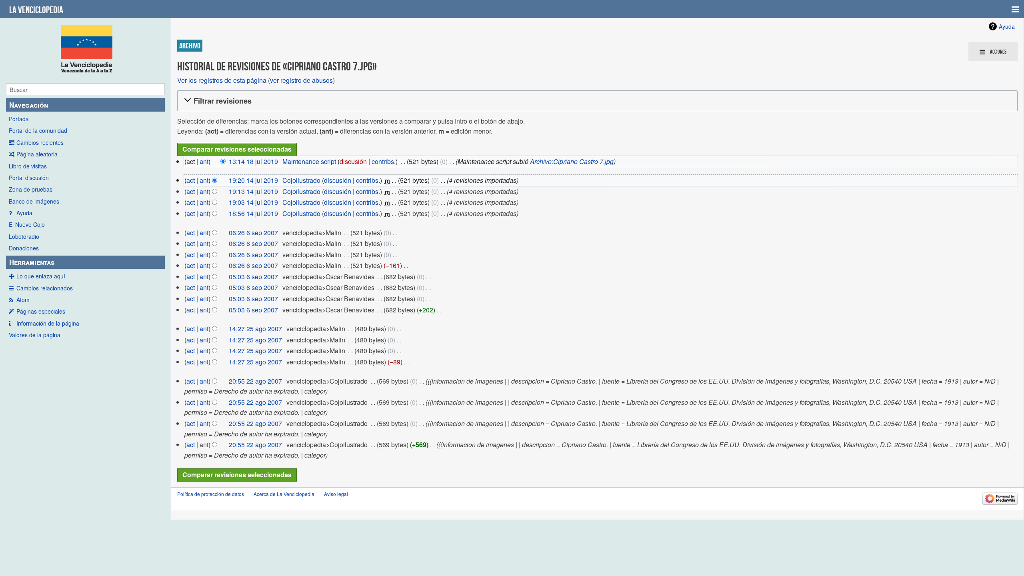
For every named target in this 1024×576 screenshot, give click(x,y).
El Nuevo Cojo (27, 224)
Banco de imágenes (34, 201)
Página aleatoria (37, 154)
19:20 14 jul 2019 (253, 180)
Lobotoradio (24, 236)
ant (204, 161)
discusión (353, 161)
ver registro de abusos (301, 80)
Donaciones (24, 248)
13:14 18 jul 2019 (253, 161)
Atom (23, 300)
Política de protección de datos (210, 493)
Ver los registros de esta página (221, 80)
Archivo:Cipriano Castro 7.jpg (572, 161)
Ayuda (24, 213)
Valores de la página (34, 335)
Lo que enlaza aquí (40, 276)
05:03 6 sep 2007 (253, 276)
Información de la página (47, 323)
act (190, 180)
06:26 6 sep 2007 (253, 232)
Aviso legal (336, 493)
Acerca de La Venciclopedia (284, 493)
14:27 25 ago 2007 (255, 328)
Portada (19, 119)
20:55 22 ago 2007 (255, 381)
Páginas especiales (40, 311)
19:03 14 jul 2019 (253, 202)
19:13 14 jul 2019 (253, 191)
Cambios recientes (40, 142)
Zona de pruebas (30, 189)
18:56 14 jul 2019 (253, 213)
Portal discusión (29, 178)
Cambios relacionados (44, 288)
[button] (596, 101)
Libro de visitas (28, 166)
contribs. (384, 161)
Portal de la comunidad (38, 130)
